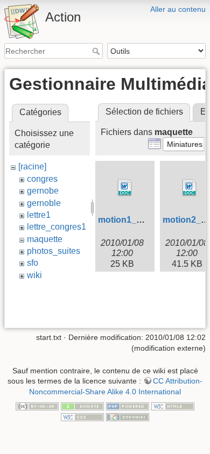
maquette (44, 239)
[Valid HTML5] (172, 406)
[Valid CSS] (82, 416)
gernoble (44, 203)
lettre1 (39, 214)
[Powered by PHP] (127, 406)
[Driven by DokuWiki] (127, 416)
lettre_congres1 (56, 226)
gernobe (43, 190)
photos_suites (53, 251)
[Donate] (82, 406)
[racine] (32, 166)
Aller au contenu (178, 9)
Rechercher (97, 51)
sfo (32, 262)
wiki (34, 275)
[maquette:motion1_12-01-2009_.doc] (125, 188)
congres (42, 178)
